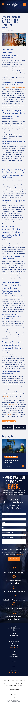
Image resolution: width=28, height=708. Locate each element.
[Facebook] (9, 672)
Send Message (14, 559)
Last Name (4, 517)
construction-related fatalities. (9, 72)
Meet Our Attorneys (13, 656)
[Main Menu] (3, 4)
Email (3, 527)
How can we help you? (8, 537)
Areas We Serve (14, 659)
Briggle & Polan (6, 396)
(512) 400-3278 (14, 635)
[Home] (13, 4)
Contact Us (14, 666)
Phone (3, 522)
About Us (14, 654)
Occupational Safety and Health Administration (14, 87)
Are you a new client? (7, 532)
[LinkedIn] (15, 672)
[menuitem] (14, 692)
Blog (14, 663)
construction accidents (12, 404)
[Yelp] (12, 672)
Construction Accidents (9, 421)
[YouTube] (18, 672)
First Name (5, 512)
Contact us (8, 414)
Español (14, 661)
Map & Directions (14, 647)
